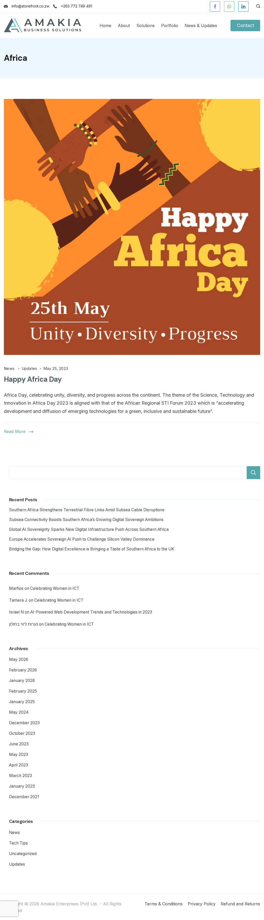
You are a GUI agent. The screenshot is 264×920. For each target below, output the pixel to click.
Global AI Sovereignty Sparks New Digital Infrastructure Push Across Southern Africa (89, 529)
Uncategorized (23, 853)
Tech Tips (18, 843)
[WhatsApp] (229, 6)
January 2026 (22, 680)
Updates (29, 368)
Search (253, 472)
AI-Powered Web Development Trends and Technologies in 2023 (91, 612)
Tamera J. (18, 600)
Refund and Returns (240, 903)
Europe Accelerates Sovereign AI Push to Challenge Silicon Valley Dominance (81, 539)
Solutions (145, 25)
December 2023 (24, 722)
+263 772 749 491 (76, 6)
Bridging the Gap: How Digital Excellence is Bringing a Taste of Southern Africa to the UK (91, 549)
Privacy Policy (202, 903)
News (10, 368)
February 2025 (23, 691)
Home (105, 25)
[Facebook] (215, 6)
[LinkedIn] (243, 6)
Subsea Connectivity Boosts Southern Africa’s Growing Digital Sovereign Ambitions (86, 519)
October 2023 (22, 733)
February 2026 (23, 670)
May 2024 (19, 712)
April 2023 (18, 765)
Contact (245, 25)
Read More (15, 431)
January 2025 (22, 701)
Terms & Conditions (164, 903)
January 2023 (22, 786)
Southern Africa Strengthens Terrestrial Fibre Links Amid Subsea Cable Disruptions (86, 509)
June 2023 (19, 744)
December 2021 (24, 796)
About (124, 25)
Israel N (16, 612)
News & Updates (201, 25)
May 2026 (18, 659)
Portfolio (169, 25)
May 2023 (18, 754)
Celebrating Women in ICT (54, 588)
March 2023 (20, 775)
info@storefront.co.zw (30, 6)
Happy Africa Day (33, 379)
